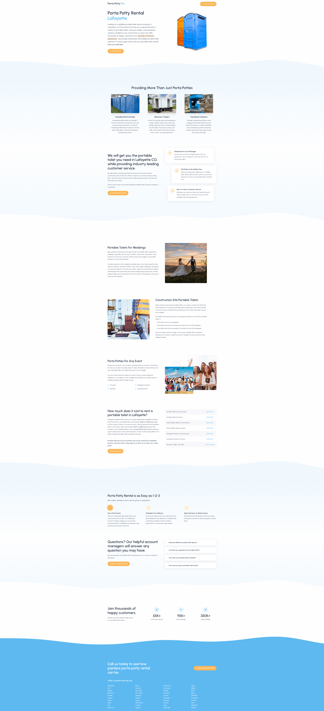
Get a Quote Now (115, 451)
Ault (109, 688)
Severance (194, 698)
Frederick (138, 695)
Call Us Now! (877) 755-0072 (205, 668)
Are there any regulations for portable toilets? (184, 550)
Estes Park (111, 707)
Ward (192, 703)
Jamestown (167, 686)
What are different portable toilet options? (183, 542)
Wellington (194, 705)
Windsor (193, 707)
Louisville (166, 700)
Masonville (166, 707)
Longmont (166, 698)
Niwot (193, 690)
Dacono (110, 698)
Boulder (110, 695)
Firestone (138, 688)
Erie (109, 705)
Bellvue (110, 690)
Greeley (137, 705)
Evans (137, 686)
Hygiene (138, 707)
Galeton (138, 698)
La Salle (165, 690)
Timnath (194, 700)
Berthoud (111, 693)
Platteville (194, 695)
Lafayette (166, 693)
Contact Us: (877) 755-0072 (119, 564)
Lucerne (166, 703)
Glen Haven (139, 703)
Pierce (193, 693)
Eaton (109, 703)
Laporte (165, 695)
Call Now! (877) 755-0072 (118, 193)
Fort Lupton (139, 693)
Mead (193, 686)
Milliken (193, 688)
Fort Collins (138, 690)
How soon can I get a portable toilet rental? (183, 565)
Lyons (165, 705)
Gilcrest (137, 700)
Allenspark (111, 686)
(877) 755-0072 (209, 4)
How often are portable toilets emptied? (182, 558)
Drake (109, 700)
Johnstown (166, 688)
